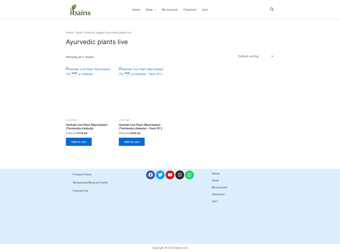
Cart (205, 9)
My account (170, 9)
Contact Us (80, 190)
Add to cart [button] (78, 142)
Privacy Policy (82, 174)
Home (136, 9)
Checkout (189, 9)
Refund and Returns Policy (90, 182)
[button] (154, 9)
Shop (149, 9)
